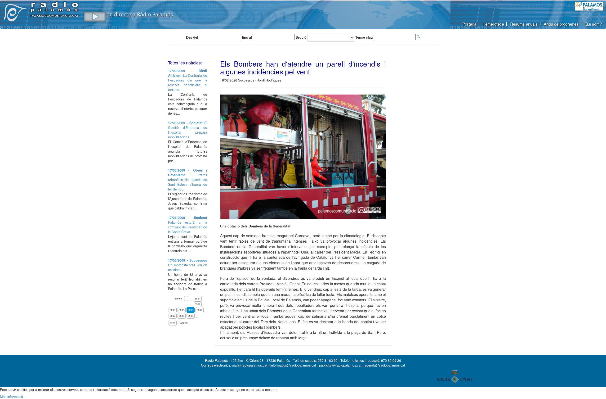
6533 (172, 310)
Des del (192, 37)
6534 (181, 310)
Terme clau (364, 37)
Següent (183, 323)
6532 (198, 304)
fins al (247, 37)
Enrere (178, 298)
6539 (190, 315)
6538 (181, 315)
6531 (198, 298)
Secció (301, 37)
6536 (199, 310)
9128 (172, 323)
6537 (172, 315)
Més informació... (13, 396)
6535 (190, 310)
